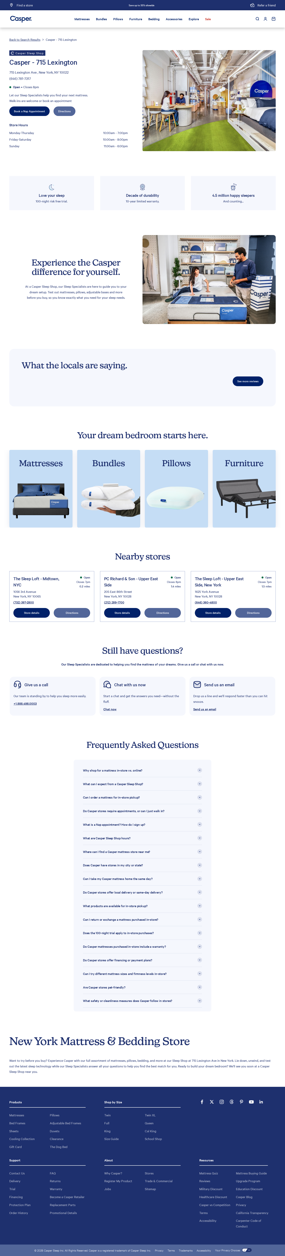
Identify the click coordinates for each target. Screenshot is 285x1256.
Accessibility (207, 1220)
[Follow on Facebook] (202, 1101)
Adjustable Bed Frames (65, 1123)
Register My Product (118, 1181)
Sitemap (150, 1189)
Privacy (241, 1205)
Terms (203, 1213)
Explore (194, 19)
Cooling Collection (22, 1139)
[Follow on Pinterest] (241, 1101)
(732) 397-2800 (23, 602)
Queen (149, 1123)
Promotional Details (63, 1213)
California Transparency (252, 1213)
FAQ (53, 1173)
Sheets (13, 1131)
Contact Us (17, 1173)
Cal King (150, 1131)
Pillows (118, 19)
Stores (149, 1173)
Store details (31, 613)
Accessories (174, 19)
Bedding (154, 19)
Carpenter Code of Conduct (248, 1223)
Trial (12, 1189)
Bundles (101, 19)
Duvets (54, 1131)
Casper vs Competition (214, 1205)
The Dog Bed (58, 1147)
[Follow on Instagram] (221, 1101)
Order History (18, 1213)
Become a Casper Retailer (67, 1197)
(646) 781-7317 (20, 78)
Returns (55, 1181)
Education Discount (249, 1189)
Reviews (204, 1181)
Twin (107, 1115)
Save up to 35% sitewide (141, 5)
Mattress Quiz (208, 1173)
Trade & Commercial (159, 1181)
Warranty (56, 1189)
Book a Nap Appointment (29, 111)
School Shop (153, 1139)
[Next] (184, 5)
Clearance (56, 1139)
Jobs (107, 1189)
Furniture (135, 19)
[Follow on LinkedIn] (261, 1101)
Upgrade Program (248, 1181)
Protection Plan (20, 1205)
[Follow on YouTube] (251, 1101)
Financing (16, 1197)
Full (106, 1123)
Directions (64, 111)
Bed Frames (17, 1123)
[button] (142, 696)
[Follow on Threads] (231, 1101)
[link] (52, 696)
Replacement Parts (62, 1205)
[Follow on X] (211, 1101)
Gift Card (15, 1147)
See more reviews (248, 381)
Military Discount (211, 1189)
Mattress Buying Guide (251, 1173)
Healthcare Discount (213, 1197)
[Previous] (98, 5)
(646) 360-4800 (206, 602)
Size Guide (111, 1139)
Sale (208, 19)
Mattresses (82, 19)
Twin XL (150, 1115)
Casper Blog (244, 1197)
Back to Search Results (24, 39)
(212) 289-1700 (114, 602)
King (107, 1131)
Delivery (14, 1181)
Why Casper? (113, 1173)
